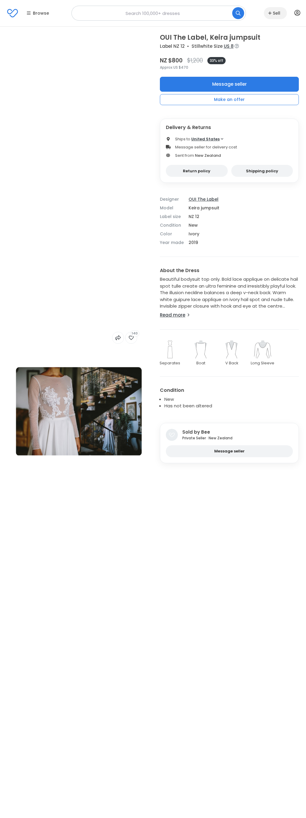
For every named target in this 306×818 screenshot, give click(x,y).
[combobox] (159, 13)
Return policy (196, 171)
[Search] (238, 13)
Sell (276, 13)
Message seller (229, 84)
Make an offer (229, 99)
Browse (41, 13)
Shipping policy (262, 171)
